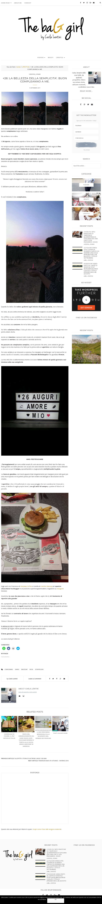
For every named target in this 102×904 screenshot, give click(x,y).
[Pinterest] (84, 105)
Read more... (86, 91)
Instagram (60, 589)
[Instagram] (87, 2)
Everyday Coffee (26, 586)
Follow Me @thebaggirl (51, 890)
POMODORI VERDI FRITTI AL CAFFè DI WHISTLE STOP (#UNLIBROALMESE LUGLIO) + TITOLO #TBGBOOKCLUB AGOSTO (91, 269)
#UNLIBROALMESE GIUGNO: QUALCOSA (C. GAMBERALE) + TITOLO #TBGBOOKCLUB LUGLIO (86, 358)
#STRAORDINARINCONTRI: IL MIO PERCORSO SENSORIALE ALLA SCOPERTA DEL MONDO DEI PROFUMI (44, 734)
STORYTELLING (39, 669)
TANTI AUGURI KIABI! (60, 733)
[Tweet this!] (53, 679)
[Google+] (90, 2)
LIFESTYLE (32, 74)
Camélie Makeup (46, 586)
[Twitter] (84, 2)
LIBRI (85, 260)
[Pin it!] (56, 679)
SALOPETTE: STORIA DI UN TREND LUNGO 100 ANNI (30, 758)
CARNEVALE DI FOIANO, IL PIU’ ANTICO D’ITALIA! (9, 736)
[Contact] (93, 2)
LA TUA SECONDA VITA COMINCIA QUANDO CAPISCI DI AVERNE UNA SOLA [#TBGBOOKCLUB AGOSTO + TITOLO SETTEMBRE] (91, 253)
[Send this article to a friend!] (64, 679)
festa (31, 669)
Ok (56, 899)
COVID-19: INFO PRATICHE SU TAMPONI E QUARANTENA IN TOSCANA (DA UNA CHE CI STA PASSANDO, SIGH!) (91, 237)
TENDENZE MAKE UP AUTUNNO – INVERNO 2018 (53, 761)
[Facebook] (80, 2)
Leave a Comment (34, 679)
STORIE (38, 74)
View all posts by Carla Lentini (28, 692)
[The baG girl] (51, 27)
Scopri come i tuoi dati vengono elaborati (47, 829)
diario (17, 669)
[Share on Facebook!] (49, 679)
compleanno (9, 669)
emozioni (24, 669)
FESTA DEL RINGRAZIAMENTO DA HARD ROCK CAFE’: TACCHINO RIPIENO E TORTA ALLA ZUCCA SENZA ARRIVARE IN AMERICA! (26, 740)
